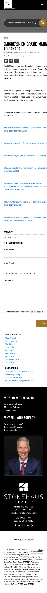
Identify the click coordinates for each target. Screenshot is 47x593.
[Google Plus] (32, 525)
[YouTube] (23, 525)
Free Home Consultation (14, 430)
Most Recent (10, 338)
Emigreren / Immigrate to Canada (22, 56)
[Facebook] (15, 525)
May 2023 (9, 344)
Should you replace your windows (19, 381)
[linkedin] (27, 525)
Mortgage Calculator (13, 407)
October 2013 (11, 363)
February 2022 (11, 353)
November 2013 (12, 360)
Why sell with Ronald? (13, 424)
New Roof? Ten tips (13, 378)
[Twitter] (19, 525)
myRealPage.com (28, 540)
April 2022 (9, 350)
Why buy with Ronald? (14, 404)
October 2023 (11, 341)
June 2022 (9, 347)
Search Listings (10, 410)
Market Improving (12, 375)
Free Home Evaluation (14, 427)
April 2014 (9, 357)
